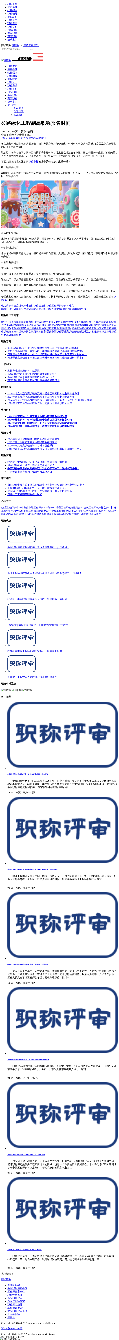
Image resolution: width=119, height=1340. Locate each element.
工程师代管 (57, 305)
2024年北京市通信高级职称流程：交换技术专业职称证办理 (39, 403)
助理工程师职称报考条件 (69, 507)
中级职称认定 (23, 331)
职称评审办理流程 (91, 322)
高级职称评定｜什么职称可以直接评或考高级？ (33, 380)
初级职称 (12, 30)
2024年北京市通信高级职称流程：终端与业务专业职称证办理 (40, 396)
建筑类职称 (32, 305)
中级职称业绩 (63, 309)
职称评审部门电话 (31, 322)
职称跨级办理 (49, 309)
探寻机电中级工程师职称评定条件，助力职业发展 (26, 1154)
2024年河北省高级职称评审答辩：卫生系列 (31, 445)
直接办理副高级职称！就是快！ (24, 370)
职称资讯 (12, 23)
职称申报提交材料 (51, 322)
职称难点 (69, 305)
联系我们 (19, 114)
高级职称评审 (38, 331)
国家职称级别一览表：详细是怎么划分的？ (31, 465)
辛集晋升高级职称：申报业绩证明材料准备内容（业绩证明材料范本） (45, 351)
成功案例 (12, 39)
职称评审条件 (14, 1294)
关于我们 (12, 105)
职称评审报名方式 (56, 325)
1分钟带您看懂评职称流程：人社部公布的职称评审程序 (28, 1059)
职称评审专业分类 (97, 325)
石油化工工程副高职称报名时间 (24, 494)
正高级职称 (13, 1314)
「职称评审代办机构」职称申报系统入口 (29, 471)
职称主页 (12, 4)
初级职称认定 (94, 328)
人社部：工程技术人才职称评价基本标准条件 (24, 1250)
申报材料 (12, 17)
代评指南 (12, 10)
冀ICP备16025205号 (11, 1328)
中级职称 (12, 33)
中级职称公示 (18, 309)
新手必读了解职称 (11, 322)
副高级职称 (13, 1285)
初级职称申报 (78, 309)
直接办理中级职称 (41, 328)
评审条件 (12, 7)
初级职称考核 (79, 328)
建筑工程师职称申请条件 (32, 514)
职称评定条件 (14, 1304)
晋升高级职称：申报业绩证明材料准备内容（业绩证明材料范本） (43, 348)
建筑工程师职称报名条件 (97, 507)
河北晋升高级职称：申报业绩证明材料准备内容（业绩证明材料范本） (45, 357)
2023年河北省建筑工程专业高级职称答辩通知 (32, 442)
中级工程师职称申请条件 (42, 507)
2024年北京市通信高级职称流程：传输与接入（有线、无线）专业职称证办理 (49, 400)
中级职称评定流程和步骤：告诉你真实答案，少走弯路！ (28, 774)
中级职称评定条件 (17, 1288)
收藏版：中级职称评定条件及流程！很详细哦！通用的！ (38, 462)
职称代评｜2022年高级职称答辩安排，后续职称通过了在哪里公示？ (44, 449)
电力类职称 (7, 305)
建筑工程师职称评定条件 (60, 514)
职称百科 (12, 26)
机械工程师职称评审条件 (87, 514)
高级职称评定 (13, 334)
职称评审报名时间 (36, 325)
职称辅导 (12, 13)
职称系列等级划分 (22, 328)
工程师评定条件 (16, 1307)
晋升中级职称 (53, 331)
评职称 (15, 45)
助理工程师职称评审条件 (15, 507)
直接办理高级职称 (61, 328)
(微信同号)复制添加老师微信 (23, 138)
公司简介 (19, 108)
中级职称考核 (8, 331)
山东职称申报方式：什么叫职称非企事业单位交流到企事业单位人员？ (45, 484)
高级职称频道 (31, 45)
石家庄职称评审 (16, 1301)
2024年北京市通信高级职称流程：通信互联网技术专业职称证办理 (43, 393)
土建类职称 (45, 305)
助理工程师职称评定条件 (37, 511)
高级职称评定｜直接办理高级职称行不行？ (31, 377)
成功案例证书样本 (77, 325)
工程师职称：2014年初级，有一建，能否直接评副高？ (37, 488)
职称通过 (6, 309)
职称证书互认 (83, 331)
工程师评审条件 (16, 1291)
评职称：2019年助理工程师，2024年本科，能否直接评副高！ (40, 491)
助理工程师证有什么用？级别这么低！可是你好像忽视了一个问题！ (33, 869)
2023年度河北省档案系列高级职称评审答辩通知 (33, 439)
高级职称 (12, 36)
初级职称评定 (99, 331)
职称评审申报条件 (71, 322)
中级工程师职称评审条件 (65, 511)
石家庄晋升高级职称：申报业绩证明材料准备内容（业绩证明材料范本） (47, 354)
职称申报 (33, 161)
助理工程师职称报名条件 (92, 511)
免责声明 (19, 111)
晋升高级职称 (68, 331)
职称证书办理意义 (17, 325)
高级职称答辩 (33, 309)
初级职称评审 (109, 328)
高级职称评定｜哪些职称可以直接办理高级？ (32, 374)
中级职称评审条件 (17, 1311)
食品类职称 (20, 305)
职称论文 (12, 20)
